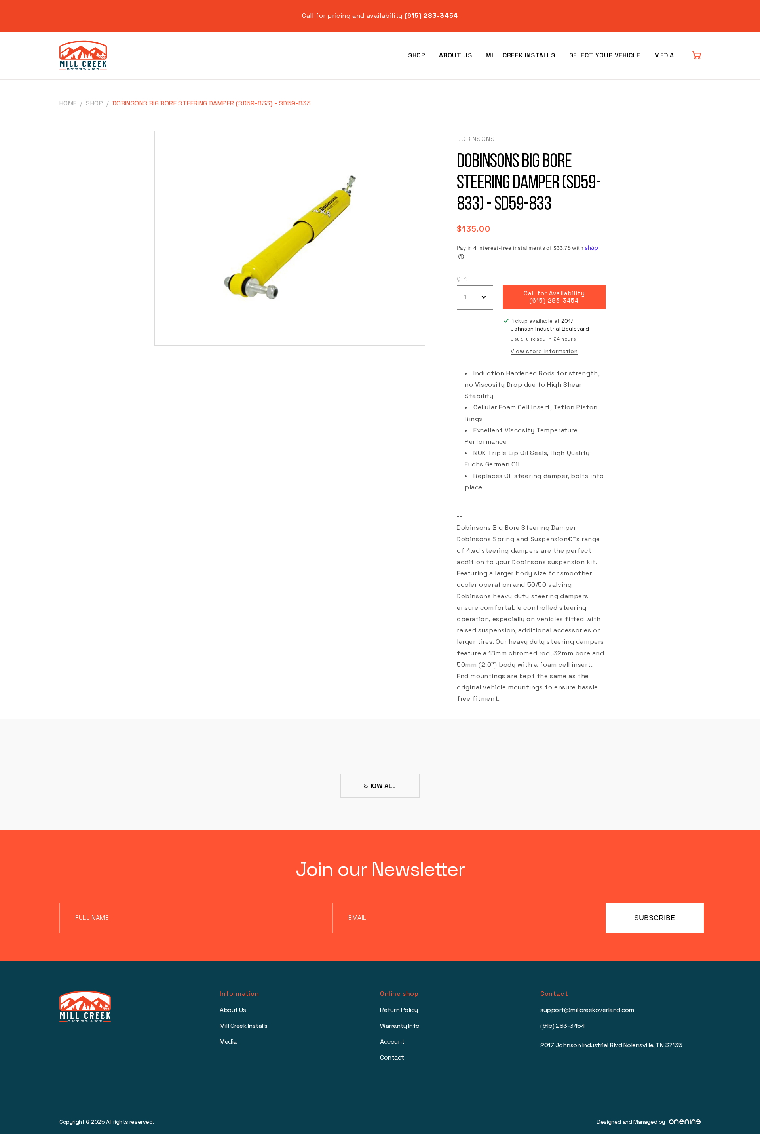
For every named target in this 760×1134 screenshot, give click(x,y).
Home (68, 103)
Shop (416, 55)
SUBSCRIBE (654, 918)
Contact (392, 1057)
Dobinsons (476, 139)
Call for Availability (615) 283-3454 (554, 297)
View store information (544, 351)
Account (392, 1041)
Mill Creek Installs (520, 55)
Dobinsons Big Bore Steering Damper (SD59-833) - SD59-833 (211, 103)
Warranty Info (400, 1026)
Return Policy (399, 1010)
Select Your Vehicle (604, 55)
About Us (455, 55)
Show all (380, 786)
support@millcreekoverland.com (587, 1010)
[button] (696, 55)
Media (664, 55)
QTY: (462, 279)
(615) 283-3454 (562, 1026)
